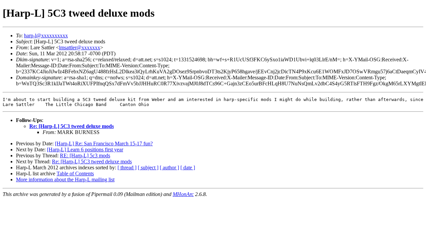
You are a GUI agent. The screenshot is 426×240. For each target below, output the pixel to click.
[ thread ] (126, 167)
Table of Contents (75, 173)
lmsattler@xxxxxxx (79, 47)
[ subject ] (148, 167)
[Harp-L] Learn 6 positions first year (85, 149)
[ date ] (187, 167)
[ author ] (169, 167)
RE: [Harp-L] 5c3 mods (85, 155)
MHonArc (183, 194)
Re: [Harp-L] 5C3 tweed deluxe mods (71, 126)
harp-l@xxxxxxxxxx (46, 35)
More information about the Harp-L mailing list (65, 179)
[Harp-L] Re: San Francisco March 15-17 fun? (104, 143)
